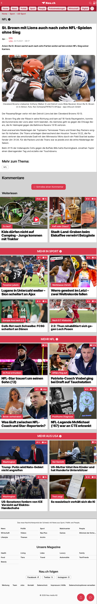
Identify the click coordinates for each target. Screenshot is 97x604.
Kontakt (31, 585)
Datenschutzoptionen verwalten (82, 585)
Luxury (62, 553)
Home (4, 14)
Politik (23, 528)
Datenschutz (42, 585)
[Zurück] (1, 3)
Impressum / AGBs (58, 585)
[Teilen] (81, 597)
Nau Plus (43, 533)
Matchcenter (65, 528)
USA (11, 41)
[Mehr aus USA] (48, 436)
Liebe (42, 553)
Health (3, 553)
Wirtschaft (5, 533)
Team (15, 585)
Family (82, 553)
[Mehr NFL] (48, 339)
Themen (24, 537)
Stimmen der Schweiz (88, 533)
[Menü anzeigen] (95, 3)
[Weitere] (92, 8)
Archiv (42, 537)
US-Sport (21, 14)
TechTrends (84, 557)
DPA (11, 38)
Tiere (23, 557)
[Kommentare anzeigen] (90, 597)
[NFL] (48, 19)
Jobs (22, 585)
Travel (42, 557)
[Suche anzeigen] (90, 2)
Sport (12, 14)
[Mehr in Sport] (48, 251)
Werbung (5, 585)
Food (3, 557)
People (82, 528)
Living (23, 553)
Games (62, 533)
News (3, 528)
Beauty (4, 562)
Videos (23, 533)
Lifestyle (4, 537)
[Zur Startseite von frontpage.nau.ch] (48, 3)
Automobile (64, 557)
